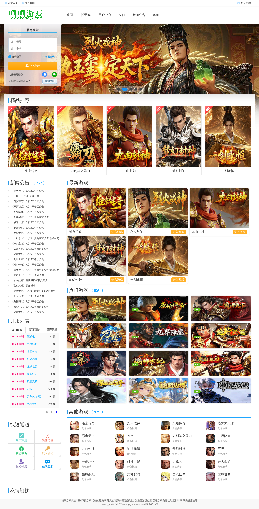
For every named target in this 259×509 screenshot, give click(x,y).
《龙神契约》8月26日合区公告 (27, 227)
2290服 (51, 351)
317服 (51, 396)
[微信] (54, 74)
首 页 (69, 15)
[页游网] (19, 15)
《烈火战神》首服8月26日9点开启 (29, 280)
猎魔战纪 (88, 474)
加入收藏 (30, 3)
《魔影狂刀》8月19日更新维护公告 (30, 306)
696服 (51, 388)
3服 (53, 358)
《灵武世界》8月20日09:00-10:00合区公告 (33, 291)
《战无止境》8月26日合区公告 (27, 222)
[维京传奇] (31, 136)
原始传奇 (178, 423)
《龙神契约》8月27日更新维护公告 (30, 217)
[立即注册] (49, 81)
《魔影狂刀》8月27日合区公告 (27, 201)
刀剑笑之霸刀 (80, 171)
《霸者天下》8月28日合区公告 (27, 190)
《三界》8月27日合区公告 (25, 196)
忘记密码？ (51, 56)
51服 (52, 343)
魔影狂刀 (32, 373)
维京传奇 (31, 171)
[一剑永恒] (228, 136)
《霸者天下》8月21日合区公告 (27, 275)
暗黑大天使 (226, 423)
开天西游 (224, 461)
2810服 (51, 381)
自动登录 (16, 56)
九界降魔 (224, 436)
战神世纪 (32, 403)
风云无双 (32, 381)
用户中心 (104, 15)
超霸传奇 (32, 351)
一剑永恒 (227, 171)
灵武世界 (178, 474)
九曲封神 (129, 171)
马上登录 (32, 66)
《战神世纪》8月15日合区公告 (27, 312)
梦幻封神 (178, 171)
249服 (51, 403)
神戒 (29, 388)
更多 (39, 183)
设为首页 (13, 3)
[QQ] (44, 74)
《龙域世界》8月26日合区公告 (27, 233)
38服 (52, 373)
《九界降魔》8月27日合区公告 (27, 212)
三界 (221, 448)
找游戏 (86, 15)
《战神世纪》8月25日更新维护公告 (30, 248)
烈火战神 (32, 358)
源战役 (31, 336)
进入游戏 (117, 231)
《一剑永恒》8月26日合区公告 (27, 243)
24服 (52, 366)
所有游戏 (246, 3)
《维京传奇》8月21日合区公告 (27, 264)
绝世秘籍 (32, 343)
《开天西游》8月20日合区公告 (27, 296)
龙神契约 (133, 474)
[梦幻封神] (178, 136)
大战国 (177, 461)
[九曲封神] (129, 136)
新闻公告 (138, 15)
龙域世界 (32, 366)
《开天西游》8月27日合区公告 (27, 206)
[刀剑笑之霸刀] (80, 136)
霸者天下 (88, 436)
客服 (156, 15)
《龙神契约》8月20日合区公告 (27, 301)
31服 (52, 336)
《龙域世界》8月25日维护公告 (27, 259)
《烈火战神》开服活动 (23, 285)
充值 (122, 15)
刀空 (130, 436)
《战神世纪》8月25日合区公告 (27, 254)
